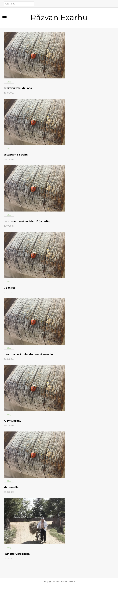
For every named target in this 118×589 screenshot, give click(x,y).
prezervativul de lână (18, 88)
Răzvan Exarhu (59, 17)
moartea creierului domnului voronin (28, 354)
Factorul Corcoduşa (17, 553)
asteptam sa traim (16, 154)
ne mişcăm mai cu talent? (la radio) (27, 221)
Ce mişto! (10, 287)
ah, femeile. (11, 487)
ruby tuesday (12, 420)
